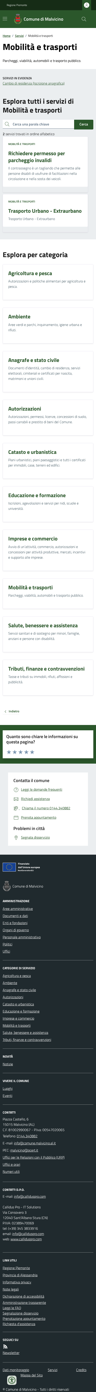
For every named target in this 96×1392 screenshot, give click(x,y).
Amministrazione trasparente (24, 1302)
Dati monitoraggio (16, 1369)
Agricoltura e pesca (17, 975)
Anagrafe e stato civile (19, 990)
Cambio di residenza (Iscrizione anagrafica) (34, 83)
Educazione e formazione (21, 1011)
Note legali (11, 1289)
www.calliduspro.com (26, 1239)
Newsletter (11, 1352)
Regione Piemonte (17, 5)
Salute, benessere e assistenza (25, 1032)
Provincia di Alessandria (20, 1275)
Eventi (7, 1095)
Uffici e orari (11, 1164)
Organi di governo (16, 930)
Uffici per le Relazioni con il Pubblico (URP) (34, 1157)
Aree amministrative (18, 908)
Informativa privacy (17, 1282)
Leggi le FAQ (12, 1308)
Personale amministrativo (22, 937)
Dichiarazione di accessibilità (23, 1296)
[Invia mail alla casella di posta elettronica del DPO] (30, 1196)
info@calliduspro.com (28, 1233)
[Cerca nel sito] (82, 19)
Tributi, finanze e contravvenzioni (27, 1039)
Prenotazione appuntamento (24, 1318)
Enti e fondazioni (15, 922)
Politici (7, 944)
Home (6, 35)
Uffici (6, 951)
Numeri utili (11, 1171)
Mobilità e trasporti (21, 144)
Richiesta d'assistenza (19, 1323)
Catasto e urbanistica (18, 1004)
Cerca (83, 124)
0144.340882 (27, 1136)
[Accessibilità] (11, 1380)
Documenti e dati (15, 915)
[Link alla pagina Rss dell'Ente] (5, 1346)
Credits (81, 1369)
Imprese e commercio (18, 1018)
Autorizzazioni (13, 997)
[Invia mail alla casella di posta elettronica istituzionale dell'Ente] (35, 1143)
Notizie (8, 1064)
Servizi (19, 35)
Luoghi (8, 1088)
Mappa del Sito (32, 1375)
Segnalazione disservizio (20, 1313)
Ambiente (10, 982)
